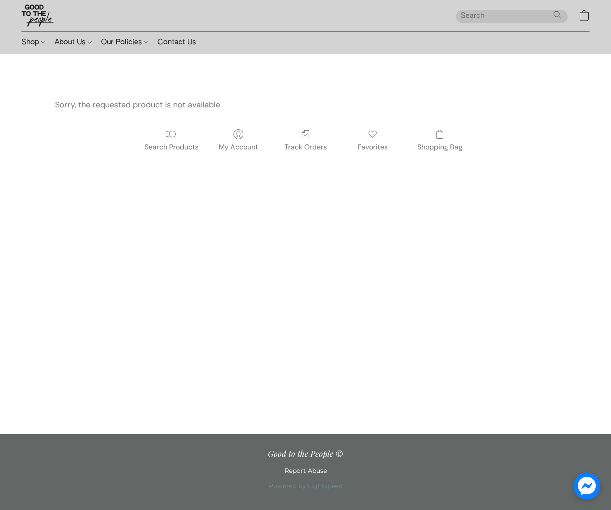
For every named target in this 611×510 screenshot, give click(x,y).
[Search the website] (557, 14)
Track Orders (305, 147)
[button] (37, 15)
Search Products (171, 147)
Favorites (373, 147)
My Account (238, 147)
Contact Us (176, 42)
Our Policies (122, 42)
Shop (31, 42)
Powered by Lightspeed (306, 486)
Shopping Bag (439, 147)
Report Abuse (305, 471)
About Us (71, 42)
